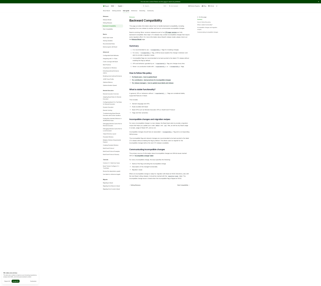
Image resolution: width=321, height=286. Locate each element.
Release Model (136, 39)
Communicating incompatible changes (207, 32)
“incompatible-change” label (143, 155)
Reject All (7, 281)
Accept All (15, 281)
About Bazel (106, 10)
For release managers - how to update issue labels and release (152, 83)
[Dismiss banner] (318, 2)
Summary (199, 19)
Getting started (116, 10)
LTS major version (171, 32)
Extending (142, 10)
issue (165, 1)
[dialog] (20, 277)
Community (150, 10)
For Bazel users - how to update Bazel (144, 77)
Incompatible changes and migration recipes (207, 28)
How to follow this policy (204, 22)
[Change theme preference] (216, 6)
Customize (33, 281)
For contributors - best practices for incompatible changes (151, 80)
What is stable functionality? (204, 24)
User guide (126, 10)
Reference (134, 10)
